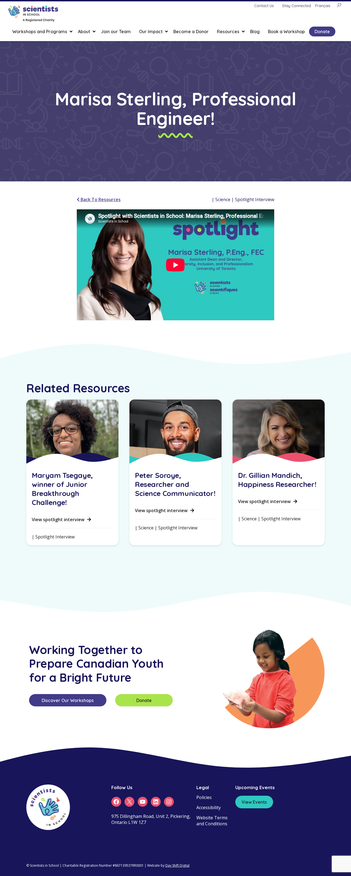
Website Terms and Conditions (212, 821)
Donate (322, 31)
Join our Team (116, 31)
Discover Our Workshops (68, 700)
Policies (204, 797)
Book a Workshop (286, 31)
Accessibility (208, 807)
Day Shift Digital (177, 865)
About (84, 31)
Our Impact (151, 31)
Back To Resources (100, 199)
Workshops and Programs (39, 31)
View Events (254, 802)
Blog (255, 31)
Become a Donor (191, 31)
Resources (228, 31)
